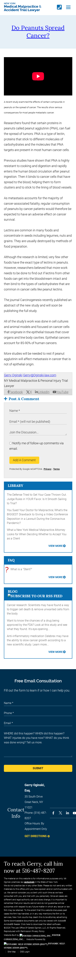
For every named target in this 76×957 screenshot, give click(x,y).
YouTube (62, 392)
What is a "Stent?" (19, 569)
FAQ (11, 560)
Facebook (16, 392)
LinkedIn (43, 392)
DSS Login (25, 951)
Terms (56, 469)
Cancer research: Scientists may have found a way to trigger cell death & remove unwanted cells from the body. (38, 609)
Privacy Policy (38, 931)
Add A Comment (24, 460)
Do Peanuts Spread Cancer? (38, 31)
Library (15, 485)
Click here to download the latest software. (41, 924)
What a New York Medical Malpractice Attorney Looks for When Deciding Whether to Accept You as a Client (36, 534)
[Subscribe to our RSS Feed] (35, 596)
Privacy (47, 469)
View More (55, 546)
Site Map (12, 951)
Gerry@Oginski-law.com (39, 375)
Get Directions (36, 836)
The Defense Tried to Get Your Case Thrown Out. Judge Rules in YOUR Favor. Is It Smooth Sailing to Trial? (37, 499)
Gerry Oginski (13, 375)
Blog (12, 591)
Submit (38, 768)
